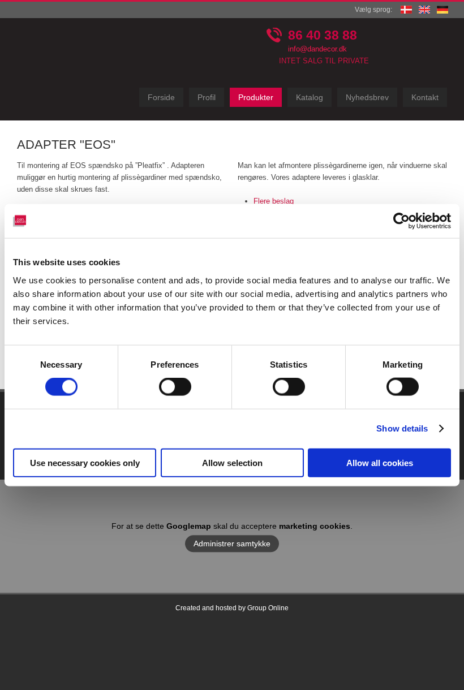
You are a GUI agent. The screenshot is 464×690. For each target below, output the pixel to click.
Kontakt (425, 97)
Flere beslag (274, 201)
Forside (161, 97)
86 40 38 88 (322, 35)
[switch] (175, 387)
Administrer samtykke (232, 543)
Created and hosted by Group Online (232, 608)
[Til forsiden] (66, 69)
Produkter (255, 97)
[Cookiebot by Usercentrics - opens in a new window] (401, 221)
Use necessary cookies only (85, 462)
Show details (402, 428)
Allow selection (232, 462)
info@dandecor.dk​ (317, 49)
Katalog (309, 97)
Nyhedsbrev (367, 97)
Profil (206, 97)
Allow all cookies (379, 462)
